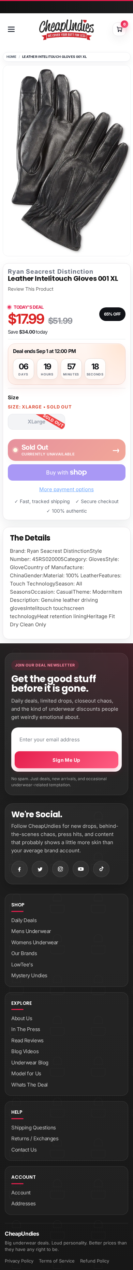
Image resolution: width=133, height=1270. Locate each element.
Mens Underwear (31, 931)
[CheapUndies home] (66, 29)
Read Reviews (27, 1040)
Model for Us (26, 1073)
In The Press (25, 1029)
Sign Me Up (66, 760)
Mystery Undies (29, 975)
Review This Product (31, 289)
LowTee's (22, 964)
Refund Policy (94, 1261)
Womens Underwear (34, 942)
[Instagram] (60, 869)
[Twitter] (40, 869)
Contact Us (24, 1149)
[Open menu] (11, 29)
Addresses (23, 1203)
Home (11, 57)
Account (21, 1192)
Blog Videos (25, 1051)
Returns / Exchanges (34, 1138)
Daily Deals (23, 920)
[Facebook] (19, 869)
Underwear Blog (29, 1062)
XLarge (36, 421)
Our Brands (24, 953)
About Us (21, 1018)
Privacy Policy (19, 1261)
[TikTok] (101, 869)
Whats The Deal (29, 1084)
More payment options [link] (66, 489)
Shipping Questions (33, 1127)
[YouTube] (81, 869)
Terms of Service (57, 1261)
